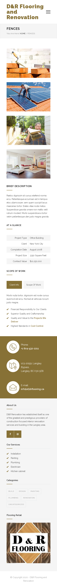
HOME (23, 33)
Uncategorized (16, 504)
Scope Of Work (33, 285)
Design (22, 491)
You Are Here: (13, 33)
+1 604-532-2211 (30, 348)
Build (11, 491)
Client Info (14, 285)
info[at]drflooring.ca (32, 389)
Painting (35, 491)
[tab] (14, 285)
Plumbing (13, 498)
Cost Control (37, 326)
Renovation (29, 498)
